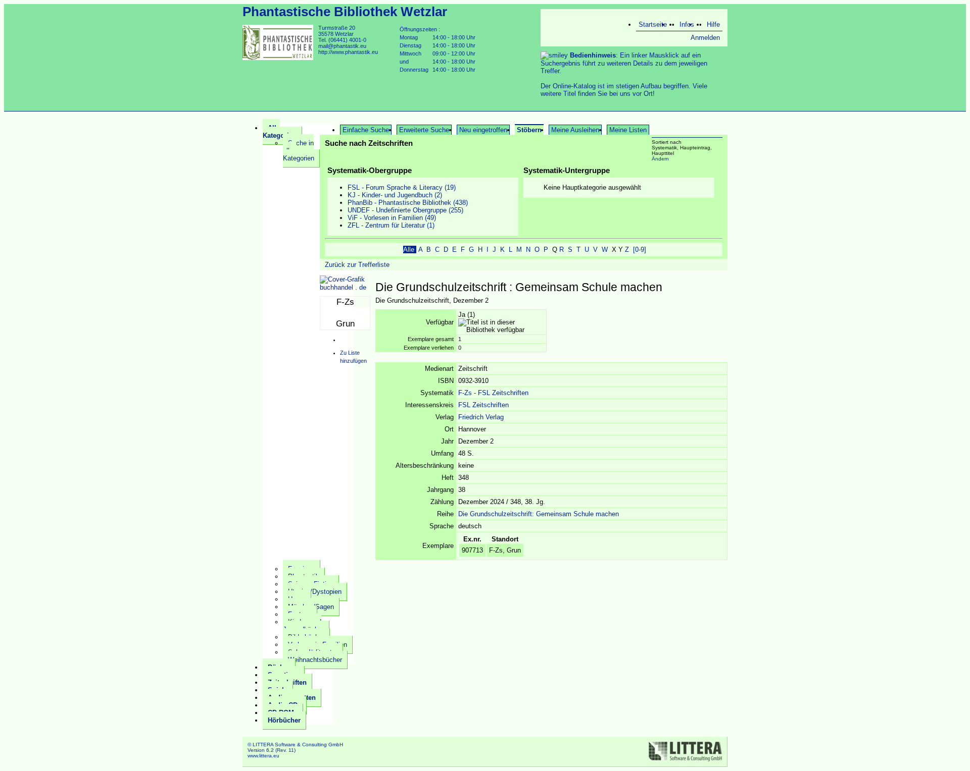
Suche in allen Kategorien (298, 150)
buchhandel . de (343, 287)
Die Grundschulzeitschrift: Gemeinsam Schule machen (538, 514)
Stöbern (529, 130)
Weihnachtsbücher (315, 660)
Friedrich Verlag (481, 417)
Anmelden (705, 37)
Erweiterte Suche (424, 130)
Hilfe (713, 24)
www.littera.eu (263, 755)
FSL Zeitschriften (483, 405)
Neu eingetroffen (483, 130)
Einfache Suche (366, 130)
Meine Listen (628, 130)
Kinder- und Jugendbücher (303, 625)
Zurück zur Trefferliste (357, 264)
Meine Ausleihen (575, 130)
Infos (687, 24)
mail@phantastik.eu (342, 46)
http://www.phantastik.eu (348, 52)
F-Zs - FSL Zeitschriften (493, 393)
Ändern (660, 158)
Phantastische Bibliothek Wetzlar (345, 12)
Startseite (653, 24)
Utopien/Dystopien (315, 591)
